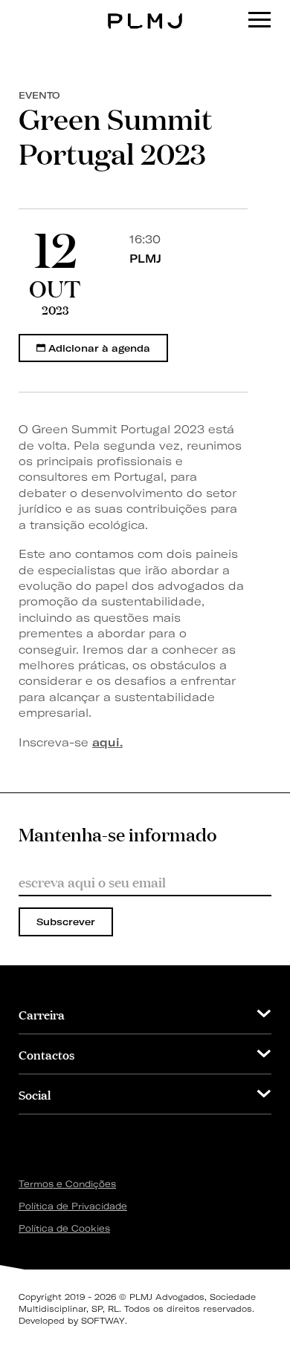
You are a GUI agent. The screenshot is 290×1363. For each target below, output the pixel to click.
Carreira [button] (42, 1013)
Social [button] (35, 1094)
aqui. (107, 742)
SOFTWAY (103, 1321)
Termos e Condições (67, 1183)
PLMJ (145, 10)
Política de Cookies (64, 1228)
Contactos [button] (46, 1054)
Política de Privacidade (73, 1206)
